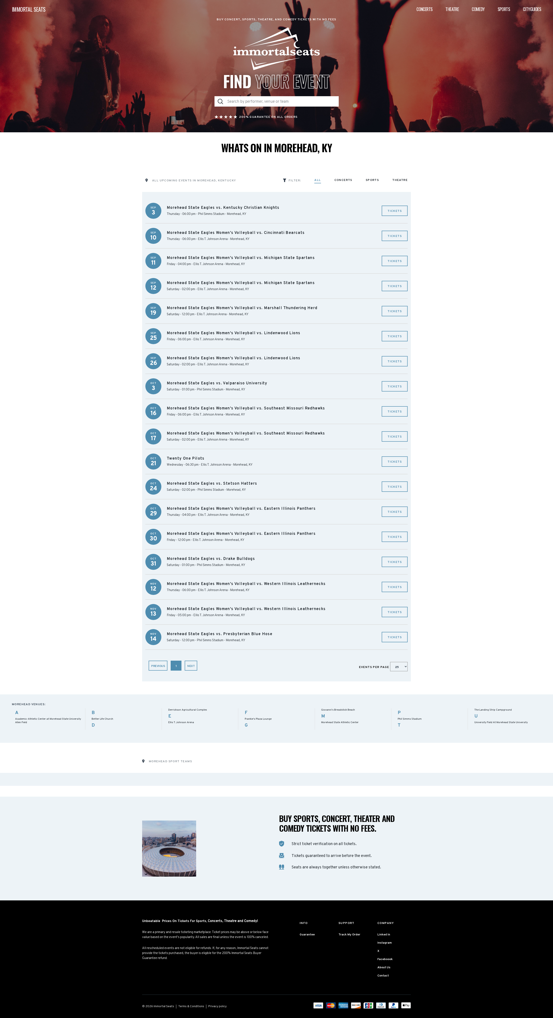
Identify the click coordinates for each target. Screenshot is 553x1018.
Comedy (478, 9)
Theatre (452, 9)
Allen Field (21, 722)
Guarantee (307, 934)
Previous (158, 666)
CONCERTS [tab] (343, 180)
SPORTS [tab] (372, 180)
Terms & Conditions (191, 1006)
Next (191, 666)
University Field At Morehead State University (501, 722)
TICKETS (395, 211)
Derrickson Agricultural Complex (187, 710)
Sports (504, 9)
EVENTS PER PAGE (374, 667)
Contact (383, 976)
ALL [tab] (317, 180)
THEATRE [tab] (400, 180)
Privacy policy (217, 1006)
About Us (383, 967)
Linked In (383, 934)
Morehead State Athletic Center (340, 722)
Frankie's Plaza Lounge (258, 719)
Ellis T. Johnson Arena (181, 722)
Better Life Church (102, 719)
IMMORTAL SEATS (29, 9)
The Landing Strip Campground (493, 710)
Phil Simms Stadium (410, 719)
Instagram (384, 943)
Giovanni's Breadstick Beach (338, 710)
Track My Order (349, 934)
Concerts (424, 9)
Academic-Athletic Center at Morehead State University (48, 719)
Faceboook (385, 959)
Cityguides (532, 9)
